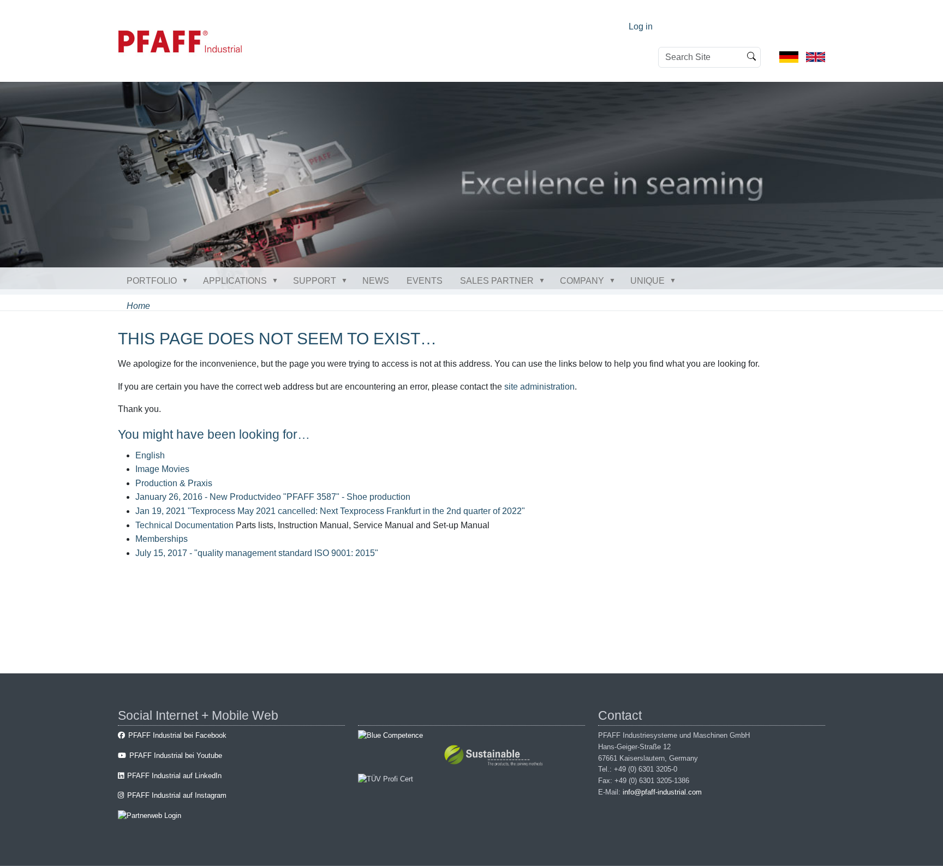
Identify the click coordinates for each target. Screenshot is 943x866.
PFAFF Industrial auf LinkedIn (174, 776)
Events (425, 280)
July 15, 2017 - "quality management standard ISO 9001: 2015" (256, 553)
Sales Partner (497, 280)
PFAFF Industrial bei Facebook (177, 735)
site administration (539, 386)
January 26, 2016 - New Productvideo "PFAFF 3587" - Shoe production (272, 496)
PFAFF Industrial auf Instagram (176, 795)
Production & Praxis (173, 483)
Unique (647, 280)
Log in (641, 26)
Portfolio (152, 280)
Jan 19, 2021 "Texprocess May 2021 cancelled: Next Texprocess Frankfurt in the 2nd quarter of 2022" (330, 511)
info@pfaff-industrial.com (662, 792)
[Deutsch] (788, 56)
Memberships (161, 539)
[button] (187, 280)
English (150, 455)
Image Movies (162, 469)
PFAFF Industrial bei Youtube (175, 755)
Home (138, 305)
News (375, 280)
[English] (815, 56)
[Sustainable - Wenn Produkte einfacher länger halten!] (495, 757)
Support (314, 280)
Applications (235, 280)
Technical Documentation (184, 525)
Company (582, 280)
